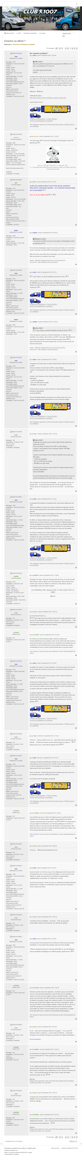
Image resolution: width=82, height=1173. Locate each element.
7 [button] (74, 48)
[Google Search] (63, 36)
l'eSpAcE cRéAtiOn (51, 119)
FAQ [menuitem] (4, 29)
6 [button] (72, 48)
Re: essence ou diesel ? (39, 53)
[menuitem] (8, 1154)
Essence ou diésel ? (15, 41)
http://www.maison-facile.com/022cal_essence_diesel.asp (48, 98)
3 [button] (65, 48)
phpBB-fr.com (14, 1150)
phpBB (14, 1148)
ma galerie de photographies (38, 119)
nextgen (30, 1152)
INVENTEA (24, 1152)
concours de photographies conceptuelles (41, 121)
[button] (56, 48)
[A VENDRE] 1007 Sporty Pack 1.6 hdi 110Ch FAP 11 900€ (53, 591)
